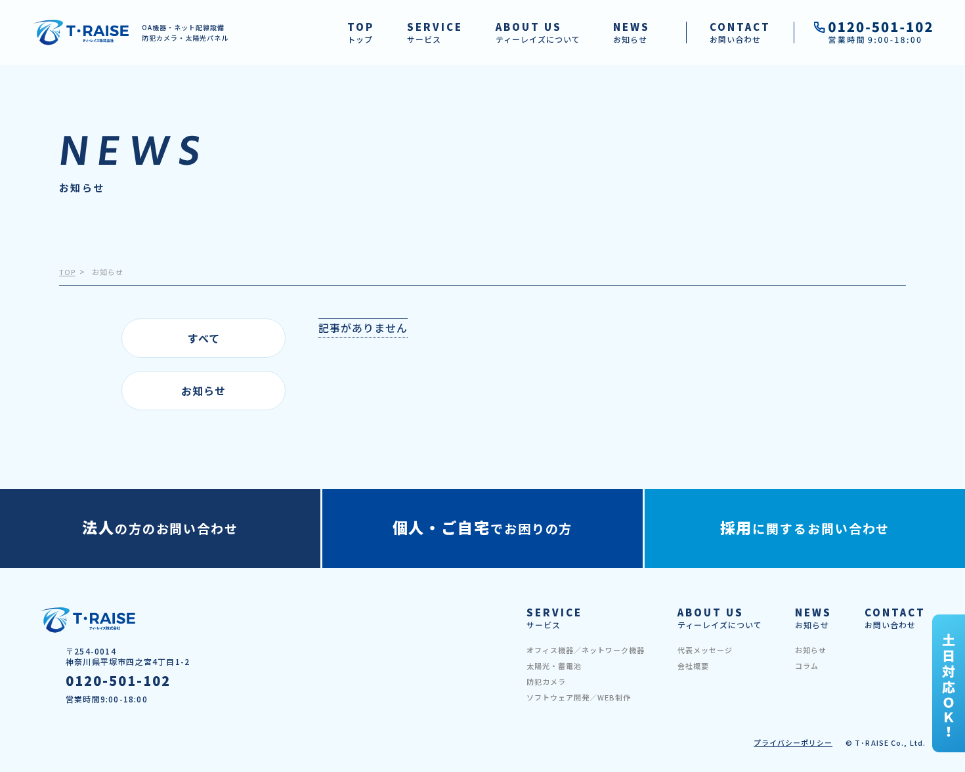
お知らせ (203, 390)
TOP (67, 272)
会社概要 (693, 665)
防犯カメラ (546, 681)
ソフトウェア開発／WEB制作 (578, 697)
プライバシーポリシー (793, 742)
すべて (204, 338)
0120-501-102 (118, 680)
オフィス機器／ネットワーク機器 (585, 650)
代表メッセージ (705, 650)
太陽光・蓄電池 (554, 665)
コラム (807, 665)
